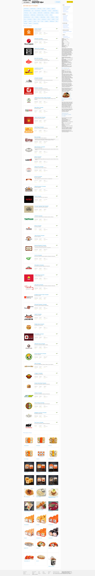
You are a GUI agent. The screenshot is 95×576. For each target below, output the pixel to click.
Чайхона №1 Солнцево (39, 48)
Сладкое (25, 21)
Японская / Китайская (65, 11)
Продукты (33, 572)
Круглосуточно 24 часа (66, 25)
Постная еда (29, 19)
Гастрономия (44, 573)
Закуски (57, 12)
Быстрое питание (65, 19)
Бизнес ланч (39, 8)
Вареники (53, 8)
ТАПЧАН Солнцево (38, 215)
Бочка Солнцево (37, 196)
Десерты (34, 12)
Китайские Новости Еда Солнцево (41, 294)
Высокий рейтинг (65, 16)
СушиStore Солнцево (38, 68)
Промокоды (49, 571)
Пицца (39, 571)
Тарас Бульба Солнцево (39, 235)
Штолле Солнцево (38, 176)
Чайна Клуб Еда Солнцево (39, 117)
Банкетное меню (33, 8)
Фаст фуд (25, 23)
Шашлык (30, 23)
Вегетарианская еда (27, 10)
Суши (42, 21)
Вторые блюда (44, 10)
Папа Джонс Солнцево (39, 265)
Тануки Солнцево (38, 28)
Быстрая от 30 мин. (65, 26)
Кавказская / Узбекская (66, 8)
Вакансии (24, 573)
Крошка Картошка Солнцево (40, 353)
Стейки (35, 21)
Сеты (57, 19)
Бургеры (48, 8)
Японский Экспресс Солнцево (40, 304)
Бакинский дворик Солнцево (40, 245)
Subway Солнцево (38, 392)
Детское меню (40, 12)
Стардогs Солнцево (38, 373)
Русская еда (44, 19)
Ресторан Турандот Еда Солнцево (41, 206)
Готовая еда (26, 12)
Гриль (31, 12)
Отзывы (33, 573)
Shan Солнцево (37, 363)
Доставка (33, 3)
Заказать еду (70, 1)
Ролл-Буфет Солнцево (39, 333)
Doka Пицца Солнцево (39, 127)
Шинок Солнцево (37, 156)
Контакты (24, 572)
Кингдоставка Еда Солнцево (40, 383)
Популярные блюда (65, 15)
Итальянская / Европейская (66, 7)
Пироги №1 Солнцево (38, 166)
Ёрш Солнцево (37, 136)
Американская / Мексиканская (66, 6)
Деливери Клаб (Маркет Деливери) (67, 31)
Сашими (53, 19)
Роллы (39, 19)
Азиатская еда (26, 8)
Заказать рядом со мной (56, 571)
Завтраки (52, 12)
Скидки (49, 572)
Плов (25, 19)
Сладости (30, 21)
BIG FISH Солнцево (38, 58)
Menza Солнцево (37, 225)
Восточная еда (37, 10)
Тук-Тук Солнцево (38, 255)
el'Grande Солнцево (38, 77)
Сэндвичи (46, 21)
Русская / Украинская (65, 9)
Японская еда (36, 23)
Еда (35, 3)
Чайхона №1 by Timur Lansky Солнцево (42, 97)
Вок (32, 10)
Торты (57, 21)
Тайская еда (52, 21)
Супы (38, 21)
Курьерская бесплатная (66, 24)
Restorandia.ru (25, 571)
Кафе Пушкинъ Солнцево (39, 146)
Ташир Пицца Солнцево (39, 274)
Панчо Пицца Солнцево (39, 402)
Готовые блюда (65, 17)
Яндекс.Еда (64, 32)
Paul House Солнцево (38, 422)
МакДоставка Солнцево (39, 324)
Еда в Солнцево (34, 571)
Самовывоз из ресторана (66, 27)
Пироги (43, 571)
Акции (48, 573)
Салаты (49, 19)
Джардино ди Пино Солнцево (40, 412)
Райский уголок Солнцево (39, 343)
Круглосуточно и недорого (56, 572)
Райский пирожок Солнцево (40, 186)
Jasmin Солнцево (38, 314)
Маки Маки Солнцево (38, 107)
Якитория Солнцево (38, 38)
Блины (44, 8)
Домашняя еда (46, 12)
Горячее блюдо (55, 10)
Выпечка (49, 10)
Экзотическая (64, 10)
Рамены (34, 19)
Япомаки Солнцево (38, 87)
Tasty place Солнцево (38, 284)
